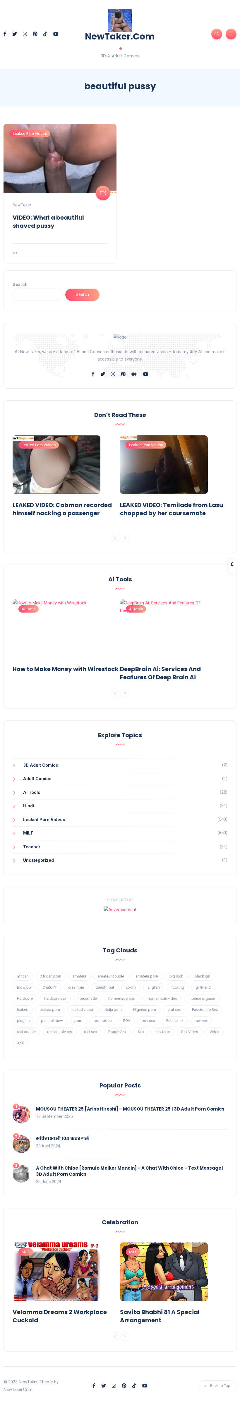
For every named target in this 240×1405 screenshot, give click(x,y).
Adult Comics (37, 778)
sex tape (162, 1032)
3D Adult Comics (40, 765)
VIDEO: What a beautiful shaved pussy (48, 221)
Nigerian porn (144, 1009)
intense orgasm (202, 998)
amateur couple (111, 976)
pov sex (148, 1020)
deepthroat (104, 987)
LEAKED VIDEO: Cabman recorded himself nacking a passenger (62, 509)
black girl (202, 976)
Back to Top (220, 1385)
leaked (22, 1009)
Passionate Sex (205, 1009)
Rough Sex (117, 1032)
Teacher (31, 846)
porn (78, 1020)
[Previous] (115, 538)
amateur (79, 976)
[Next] (125, 538)
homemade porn (122, 998)
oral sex (174, 1009)
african (23, 976)
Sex (141, 1032)
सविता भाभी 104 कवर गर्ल (62, 1138)
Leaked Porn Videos (30, 133)
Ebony (131, 987)
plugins (23, 1020)
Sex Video (189, 1032)
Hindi (28, 805)
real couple (26, 1032)
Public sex (174, 1020)
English (154, 987)
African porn (50, 976)
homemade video (162, 998)
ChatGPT (49, 987)
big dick (176, 976)
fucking (177, 987)
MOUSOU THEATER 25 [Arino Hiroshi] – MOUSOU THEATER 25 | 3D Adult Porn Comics (130, 1109)
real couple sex (60, 1032)
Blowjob (24, 987)
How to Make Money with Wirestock (66, 669)
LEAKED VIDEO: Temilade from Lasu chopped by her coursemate (171, 509)
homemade (87, 998)
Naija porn (113, 1009)
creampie (76, 987)
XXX (20, 1043)
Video (215, 1032)
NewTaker (22, 205)
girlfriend (203, 987)
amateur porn (147, 976)
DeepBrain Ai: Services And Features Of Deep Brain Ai (160, 673)
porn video (103, 1020)
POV (126, 1020)
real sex (90, 1032)
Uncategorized (38, 860)
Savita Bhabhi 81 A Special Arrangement (160, 1316)
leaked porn (50, 1009)
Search (20, 284)
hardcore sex (55, 998)
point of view (52, 1020)
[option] (66, 477)
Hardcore (25, 998)
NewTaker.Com (120, 41)
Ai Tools (28, 609)
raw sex (201, 1020)
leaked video (82, 1009)
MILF (28, 833)
